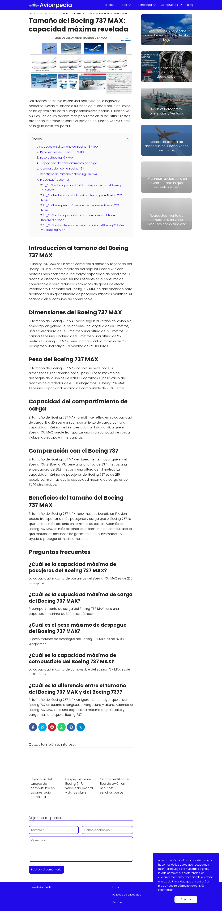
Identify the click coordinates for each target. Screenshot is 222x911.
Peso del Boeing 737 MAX (56, 158)
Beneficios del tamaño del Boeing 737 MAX (68, 174)
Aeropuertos (169, 5)
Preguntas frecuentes (55, 180)
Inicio (115, 887)
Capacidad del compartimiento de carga (68, 163)
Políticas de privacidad (126, 894)
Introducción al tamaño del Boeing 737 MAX (68, 147)
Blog (190, 5)
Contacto (118, 902)
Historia (109, 5)
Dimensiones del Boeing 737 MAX (62, 152)
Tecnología (144, 5)
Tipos (123, 5)
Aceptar (186, 899)
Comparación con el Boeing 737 (62, 169)
